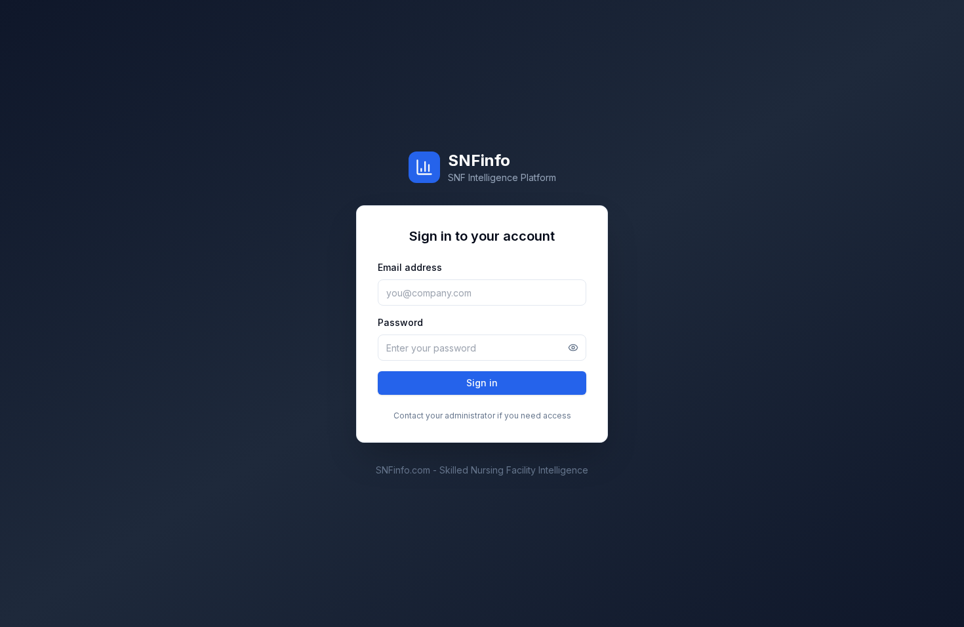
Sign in (482, 382)
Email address (410, 267)
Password (400, 322)
